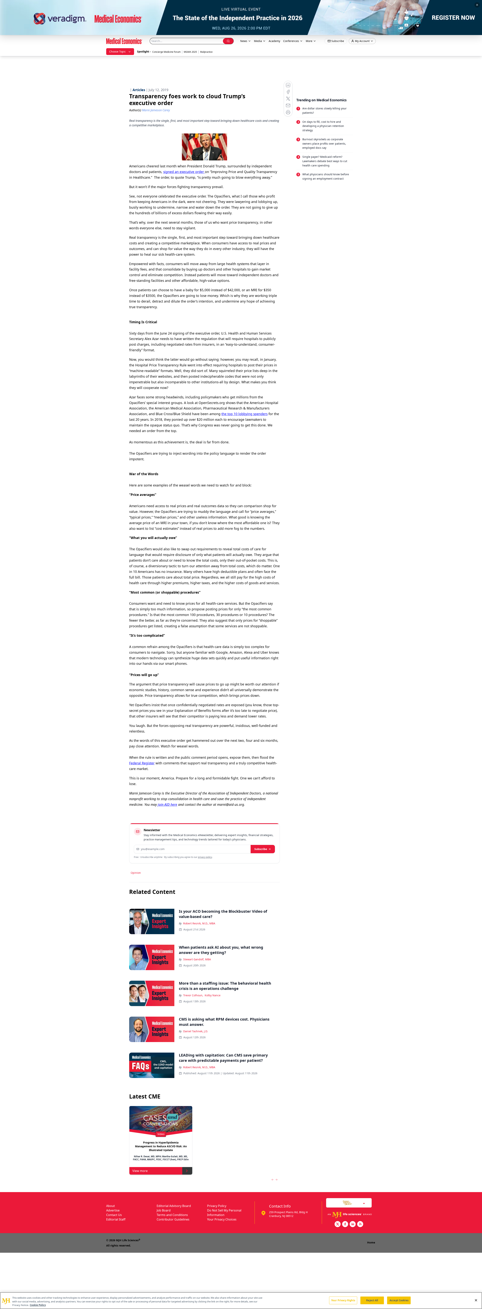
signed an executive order (184, 171)
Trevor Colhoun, (193, 995)
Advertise (113, 1210)
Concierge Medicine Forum (166, 51)
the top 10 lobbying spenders (244, 414)
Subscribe (260, 849)
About (110, 1206)
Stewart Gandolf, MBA (197, 959)
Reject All (372, 1300)
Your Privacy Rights (343, 1300)
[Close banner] (477, 5)
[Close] (476, 1300)
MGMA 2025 (190, 51)
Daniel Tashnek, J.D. (195, 1031)
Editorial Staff (115, 1219)
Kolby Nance (212, 995)
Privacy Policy (216, 1206)
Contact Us (114, 1215)
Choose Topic (117, 51)
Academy (274, 41)
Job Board (164, 1210)
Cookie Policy (38, 1305)
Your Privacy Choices (221, 1219)
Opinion (136, 872)
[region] (241, 1300)
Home (371, 1242)
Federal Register (142, 763)
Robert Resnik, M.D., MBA (199, 923)
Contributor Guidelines (173, 1219)
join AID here (167, 804)
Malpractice (206, 51)
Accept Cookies (399, 1300)
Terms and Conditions (172, 1215)
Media (258, 41)
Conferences (291, 41)
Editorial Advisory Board (174, 1206)
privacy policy (205, 857)
